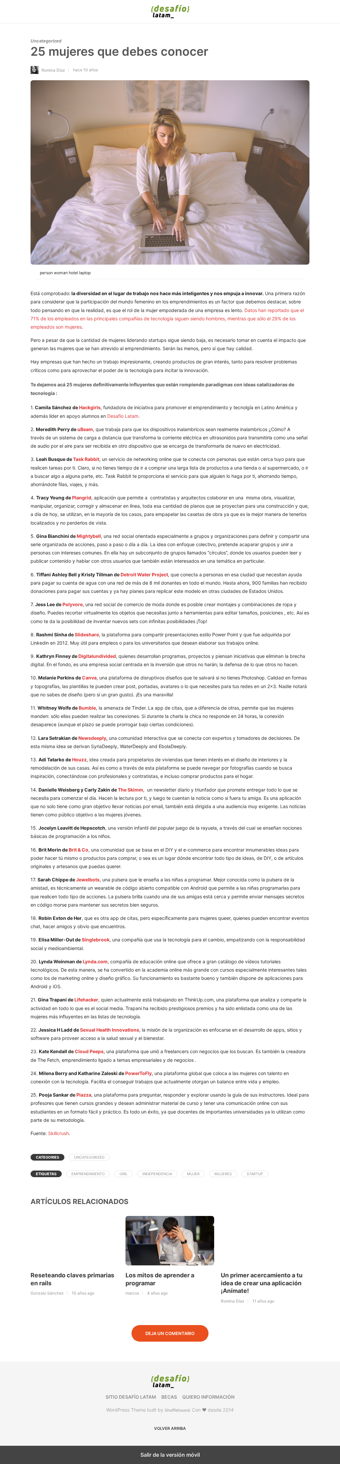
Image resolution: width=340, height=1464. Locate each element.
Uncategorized (46, 40)
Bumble (87, 708)
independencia (157, 1174)
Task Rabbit (86, 459)
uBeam (85, 429)
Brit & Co (78, 850)
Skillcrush (58, 1133)
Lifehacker (86, 999)
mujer (193, 1174)
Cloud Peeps (89, 1051)
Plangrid (81, 497)
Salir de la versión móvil (170, 1454)
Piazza (83, 1095)
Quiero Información (208, 1397)
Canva (89, 677)
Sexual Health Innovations (109, 1030)
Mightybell (89, 536)
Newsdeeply (92, 738)
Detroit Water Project (144, 574)
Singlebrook (96, 939)
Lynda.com (95, 961)
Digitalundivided (97, 656)
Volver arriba (170, 1428)
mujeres (223, 1174)
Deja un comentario (170, 1333)
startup (255, 1174)
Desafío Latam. (123, 416)
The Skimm (130, 790)
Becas (169, 1397)
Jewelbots (88, 879)
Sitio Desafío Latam (131, 1397)
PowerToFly (138, 1073)
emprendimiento (88, 1174)
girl (124, 1174)
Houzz (79, 759)
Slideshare (87, 634)
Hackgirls (90, 407)
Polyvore (72, 604)
